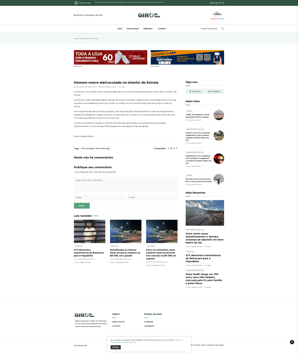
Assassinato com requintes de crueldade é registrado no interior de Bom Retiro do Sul (130, 3)
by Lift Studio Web (80, 345)
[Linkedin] (174, 148)
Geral (189, 111)
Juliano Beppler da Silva (87, 87)
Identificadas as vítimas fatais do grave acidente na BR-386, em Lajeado (125, 253)
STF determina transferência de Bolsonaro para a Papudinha (89, 253)
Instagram (149, 326)
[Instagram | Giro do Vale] (223, 3)
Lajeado (151, 246)
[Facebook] (168, 148)
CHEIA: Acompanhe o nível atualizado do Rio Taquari (197, 115)
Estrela (85, 38)
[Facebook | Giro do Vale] (220, 3)
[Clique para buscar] (222, 28)
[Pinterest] (177, 148)
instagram (216, 91)
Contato (162, 29)
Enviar (82, 206)
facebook (196, 91)
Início (119, 29)
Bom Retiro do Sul (195, 129)
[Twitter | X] (171, 148)
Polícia (95, 38)
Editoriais (148, 29)
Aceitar (115, 347)
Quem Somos (133, 29)
